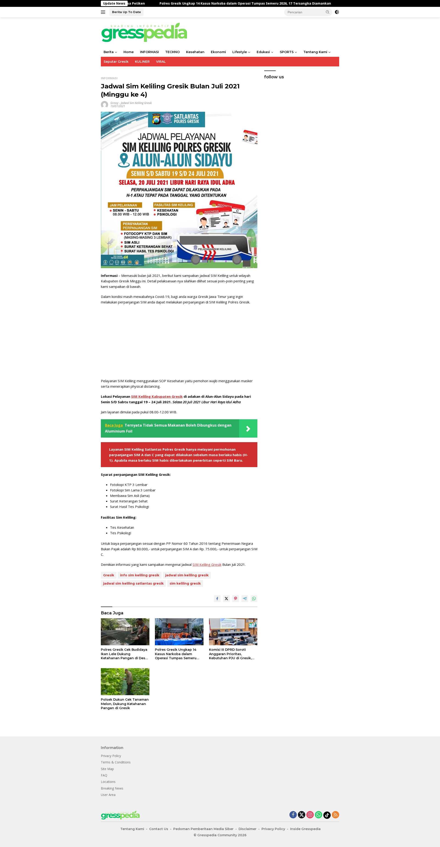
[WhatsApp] (318, 815)
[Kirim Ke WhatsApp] (253, 598)
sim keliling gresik (185, 583)
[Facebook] (293, 815)
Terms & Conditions (116, 762)
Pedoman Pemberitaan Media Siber (203, 829)
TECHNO (172, 52)
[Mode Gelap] (337, 12)
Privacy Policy (111, 756)
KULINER (142, 62)
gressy (114, 103)
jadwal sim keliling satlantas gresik (133, 583)
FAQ (104, 775)
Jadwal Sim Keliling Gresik (136, 103)
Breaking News (112, 788)
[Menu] (104, 12)
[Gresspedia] (146, 32)
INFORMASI (149, 52)
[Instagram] (310, 815)
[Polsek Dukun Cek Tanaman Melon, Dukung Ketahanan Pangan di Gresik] (125, 681)
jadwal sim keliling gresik (187, 575)
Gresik (108, 575)
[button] (327, 12)
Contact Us (158, 829)
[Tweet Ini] (226, 598)
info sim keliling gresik (139, 575)
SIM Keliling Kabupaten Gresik (157, 396)
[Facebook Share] (217, 598)
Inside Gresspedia (305, 829)
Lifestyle (239, 52)
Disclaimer (247, 829)
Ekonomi (218, 52)
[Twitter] (301, 815)
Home (129, 52)
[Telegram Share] (244, 598)
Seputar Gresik (116, 62)
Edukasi (263, 52)
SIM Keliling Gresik (206, 564)
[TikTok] (327, 815)
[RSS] (335, 815)
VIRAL (161, 62)
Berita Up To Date (126, 12)
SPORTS (287, 52)
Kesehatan (195, 52)
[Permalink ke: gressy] (104, 104)
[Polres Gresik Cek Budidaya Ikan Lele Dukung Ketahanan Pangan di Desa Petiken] (125, 631)
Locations (108, 781)
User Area (108, 795)
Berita (109, 52)
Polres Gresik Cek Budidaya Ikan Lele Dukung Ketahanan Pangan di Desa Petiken (124, 654)
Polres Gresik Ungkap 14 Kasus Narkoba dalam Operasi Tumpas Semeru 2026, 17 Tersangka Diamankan (175, 3)
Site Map (107, 769)
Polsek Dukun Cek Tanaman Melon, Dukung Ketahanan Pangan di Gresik (125, 703)
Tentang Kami (315, 52)
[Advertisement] (179, 341)
